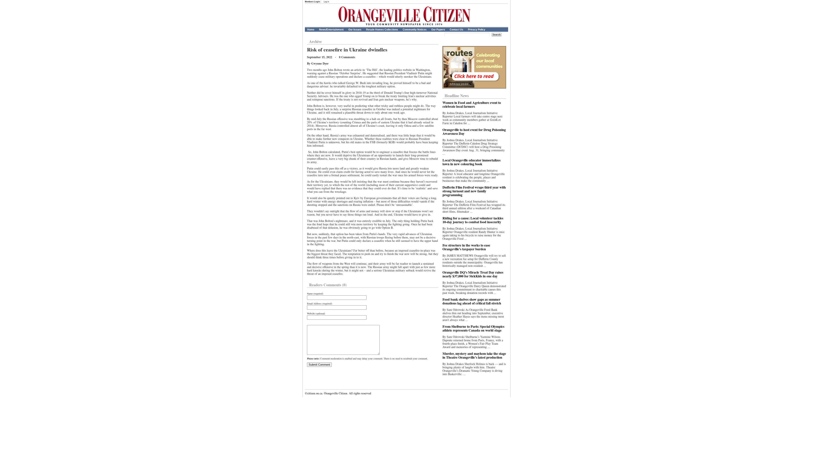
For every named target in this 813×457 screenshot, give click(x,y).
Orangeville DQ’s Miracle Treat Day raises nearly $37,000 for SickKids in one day (472, 274)
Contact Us (456, 29)
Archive (315, 41)
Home (310, 29)
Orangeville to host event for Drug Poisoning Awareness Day (474, 131)
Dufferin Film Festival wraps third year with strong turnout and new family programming (474, 191)
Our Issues (354, 29)
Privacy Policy (476, 29)
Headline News (457, 95)
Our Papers (438, 29)
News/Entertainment (331, 29)
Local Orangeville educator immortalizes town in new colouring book (471, 162)
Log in (326, 2)
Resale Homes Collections (382, 29)
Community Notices (415, 29)
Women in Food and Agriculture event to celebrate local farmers (471, 104)
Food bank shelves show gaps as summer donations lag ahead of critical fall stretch (471, 301)
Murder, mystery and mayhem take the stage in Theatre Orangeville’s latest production (474, 355)
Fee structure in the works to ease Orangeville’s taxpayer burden (466, 247)
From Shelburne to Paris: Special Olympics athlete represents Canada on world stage (473, 328)
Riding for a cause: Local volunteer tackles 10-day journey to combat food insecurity (472, 220)
